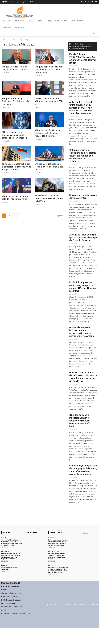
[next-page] (20, 216)
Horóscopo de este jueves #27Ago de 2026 (83, 196)
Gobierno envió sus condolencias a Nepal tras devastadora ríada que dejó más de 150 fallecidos (82, 156)
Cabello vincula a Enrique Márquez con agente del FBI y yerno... (49, 101)
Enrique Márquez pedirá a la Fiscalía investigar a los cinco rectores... (49, 167)
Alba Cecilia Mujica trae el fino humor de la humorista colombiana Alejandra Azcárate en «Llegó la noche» (11, 542)
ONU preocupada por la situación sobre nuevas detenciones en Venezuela (14, 135)
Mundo (50, 565)
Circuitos (4, 537)
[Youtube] (95, 1)
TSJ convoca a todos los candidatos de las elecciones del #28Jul (49, 198)
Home (4, 40)
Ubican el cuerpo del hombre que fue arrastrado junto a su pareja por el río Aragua (81, 331)
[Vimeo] (92, 1)
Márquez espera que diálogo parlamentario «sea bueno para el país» (48, 69)
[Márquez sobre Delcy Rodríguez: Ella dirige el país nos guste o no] (16, 88)
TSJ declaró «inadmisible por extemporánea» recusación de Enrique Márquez (16, 167)
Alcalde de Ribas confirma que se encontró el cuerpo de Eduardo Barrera (83, 237)
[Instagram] (85, 1)
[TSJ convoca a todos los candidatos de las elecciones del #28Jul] (49, 185)
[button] (94, 33)
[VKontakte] (75, 604)
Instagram (67, 605)
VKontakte (81, 605)
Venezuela (52, 537)
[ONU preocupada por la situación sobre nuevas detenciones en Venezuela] (16, 120)
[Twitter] (88, 1)
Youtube (95, 605)
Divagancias (5, 551)
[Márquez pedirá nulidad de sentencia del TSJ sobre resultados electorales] (49, 119)
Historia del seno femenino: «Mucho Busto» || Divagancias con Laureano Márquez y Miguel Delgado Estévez (11, 556)
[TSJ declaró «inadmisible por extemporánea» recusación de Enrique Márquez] (16, 153)
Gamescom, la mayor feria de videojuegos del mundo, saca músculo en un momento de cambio (83, 469)
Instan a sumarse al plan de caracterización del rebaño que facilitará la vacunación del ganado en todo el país (58, 542)
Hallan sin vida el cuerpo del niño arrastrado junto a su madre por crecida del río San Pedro (83, 376)
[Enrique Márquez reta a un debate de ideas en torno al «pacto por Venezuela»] (16, 56)
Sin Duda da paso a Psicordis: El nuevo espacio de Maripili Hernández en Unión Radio (79, 421)
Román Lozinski (53, 551)
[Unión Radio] (19, 11)
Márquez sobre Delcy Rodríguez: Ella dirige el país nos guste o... (15, 101)
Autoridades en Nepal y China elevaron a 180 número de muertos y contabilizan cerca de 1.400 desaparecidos (81, 108)
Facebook (53, 605)
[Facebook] (81, 1)
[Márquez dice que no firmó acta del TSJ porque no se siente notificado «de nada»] (16, 185)
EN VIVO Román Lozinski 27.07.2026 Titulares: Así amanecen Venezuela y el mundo (82, 58)
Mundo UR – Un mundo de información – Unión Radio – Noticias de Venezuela (80, 46)
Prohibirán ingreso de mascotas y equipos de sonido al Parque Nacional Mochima (82, 286)
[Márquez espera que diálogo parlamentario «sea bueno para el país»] (49, 56)
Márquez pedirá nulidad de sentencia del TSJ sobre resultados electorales (47, 133)
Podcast (4, 565)
